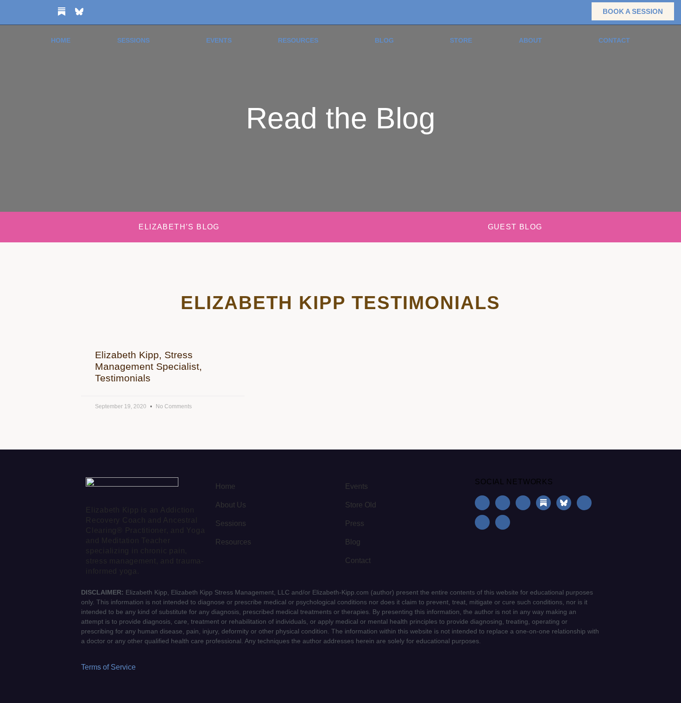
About (530, 40)
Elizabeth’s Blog (179, 227)
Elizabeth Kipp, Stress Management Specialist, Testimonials (148, 366)
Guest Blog (515, 227)
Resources (298, 40)
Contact (614, 40)
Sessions (133, 40)
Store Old (360, 505)
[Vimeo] (132, 11)
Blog (384, 40)
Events (219, 40)
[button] (570, 11)
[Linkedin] (44, 11)
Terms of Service (108, 667)
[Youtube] (97, 11)
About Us (230, 505)
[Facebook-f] (9, 11)
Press (354, 523)
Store (461, 40)
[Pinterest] (114, 11)
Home (60, 40)
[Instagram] (26, 11)
